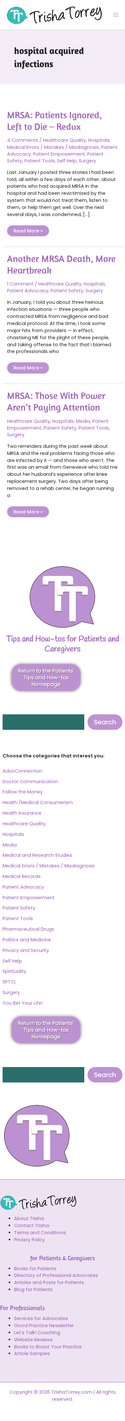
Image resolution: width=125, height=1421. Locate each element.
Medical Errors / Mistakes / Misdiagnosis (49, 866)
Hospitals (13, 834)
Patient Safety (19, 908)
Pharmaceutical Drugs (28, 929)
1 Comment (20, 284)
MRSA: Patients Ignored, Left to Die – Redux (54, 120)
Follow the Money (23, 792)
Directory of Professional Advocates (56, 1275)
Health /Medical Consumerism (38, 802)
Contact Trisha (31, 1225)
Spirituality (14, 971)
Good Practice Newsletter (44, 1325)
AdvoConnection (22, 771)
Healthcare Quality (24, 823)
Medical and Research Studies (37, 855)
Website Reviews (33, 1339)
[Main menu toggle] (115, 15)
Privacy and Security (26, 950)
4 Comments (22, 140)
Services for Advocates (41, 1318)
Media (10, 845)
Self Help (12, 961)
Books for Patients (35, 1268)
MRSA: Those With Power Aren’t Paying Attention (56, 401)
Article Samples (32, 1353)
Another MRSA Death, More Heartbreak (61, 264)
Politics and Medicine (27, 940)
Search (105, 722)
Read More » (28, 229)
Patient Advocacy (23, 887)
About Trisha (29, 1218)
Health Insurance (22, 813)
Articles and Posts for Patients (49, 1282)
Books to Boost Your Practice (48, 1347)
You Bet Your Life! (23, 1003)
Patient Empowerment (28, 897)
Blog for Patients (33, 1289)
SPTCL (9, 982)
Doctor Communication (30, 781)
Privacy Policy (29, 1239)
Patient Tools (18, 918)
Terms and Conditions (40, 1232)
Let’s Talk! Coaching (37, 1332)
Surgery (11, 992)
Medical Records (22, 876)
